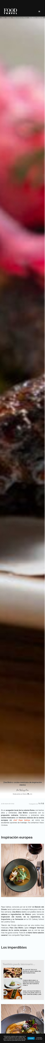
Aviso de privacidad (39, 1038)
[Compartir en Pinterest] (43, 804)
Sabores (8, 17)
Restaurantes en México (20, 17)
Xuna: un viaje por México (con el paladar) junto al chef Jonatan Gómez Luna (32, 992)
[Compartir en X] (39, 804)
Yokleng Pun (24, 790)
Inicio (3, 17)
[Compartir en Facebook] (41, 804)
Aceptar (31, 1038)
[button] (39, 11)
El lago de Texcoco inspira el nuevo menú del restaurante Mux (32, 971)
